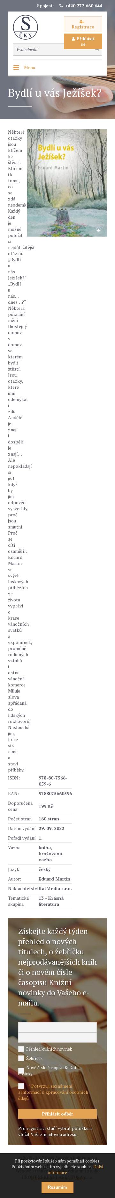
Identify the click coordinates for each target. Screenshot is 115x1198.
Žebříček (34, 1058)
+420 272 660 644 (83, 6)
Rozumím (57, 1187)
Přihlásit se (85, 41)
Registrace (83, 27)
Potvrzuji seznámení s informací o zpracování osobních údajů (53, 1092)
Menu (29, 67)
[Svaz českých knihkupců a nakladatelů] (29, 27)
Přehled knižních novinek (49, 1049)
